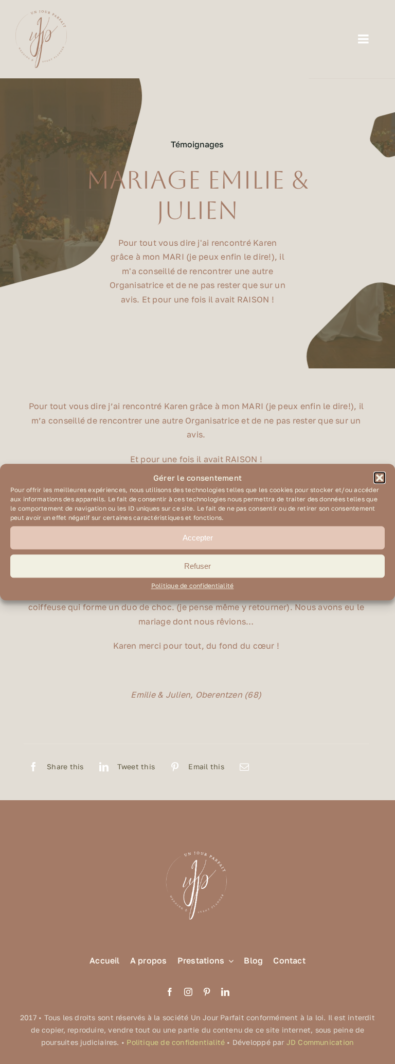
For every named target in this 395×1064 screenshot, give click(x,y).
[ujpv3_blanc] (197, 851)
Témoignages (197, 144)
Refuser (197, 566)
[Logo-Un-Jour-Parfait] (41, 14)
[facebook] (170, 992)
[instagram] (188, 992)
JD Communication (320, 1042)
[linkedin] (225, 992)
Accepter (198, 537)
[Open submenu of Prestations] (229, 961)
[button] (379, 478)
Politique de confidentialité (192, 586)
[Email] (244, 766)
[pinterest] (207, 992)
